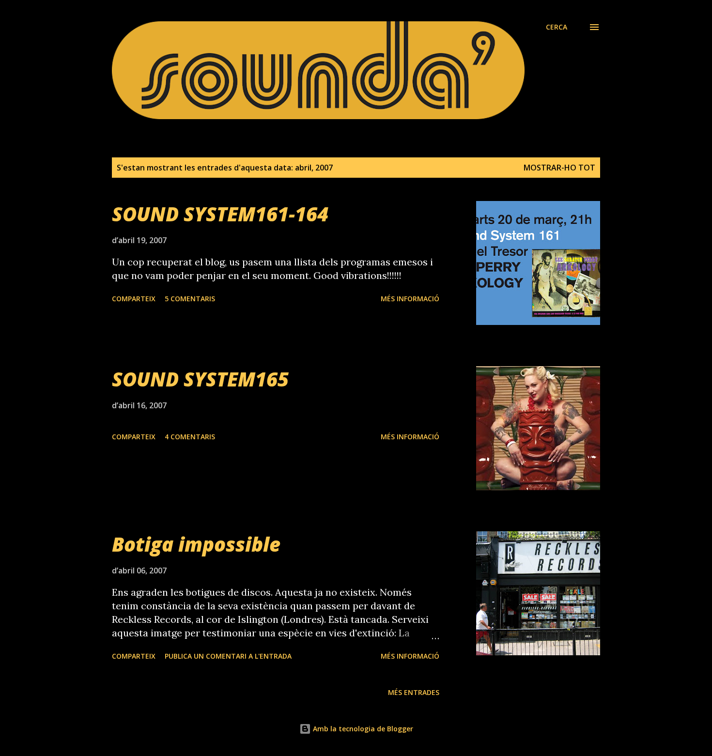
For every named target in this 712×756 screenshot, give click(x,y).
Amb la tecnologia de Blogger (362, 728)
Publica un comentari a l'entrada (228, 656)
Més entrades (413, 692)
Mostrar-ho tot (559, 167)
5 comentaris (190, 298)
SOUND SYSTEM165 (200, 379)
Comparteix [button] (133, 298)
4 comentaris (190, 436)
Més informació (410, 298)
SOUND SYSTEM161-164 (220, 214)
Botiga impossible (196, 544)
